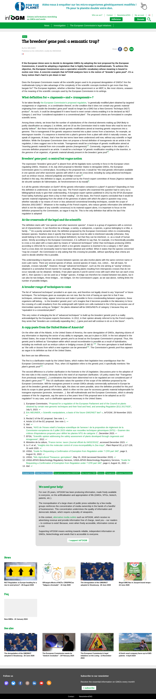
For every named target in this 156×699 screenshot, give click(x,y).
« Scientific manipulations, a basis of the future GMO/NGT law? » (72, 412)
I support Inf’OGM (78, 540)
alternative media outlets (64, 517)
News (46, 25)
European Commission (124, 473)
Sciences (101, 473)
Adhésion (116, 19)
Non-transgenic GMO (89, 473)
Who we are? (97, 15)
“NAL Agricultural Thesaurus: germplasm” (52, 457)
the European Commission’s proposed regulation (63, 102)
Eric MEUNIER (33, 412)
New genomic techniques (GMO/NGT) (67, 473)
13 (44, 380)
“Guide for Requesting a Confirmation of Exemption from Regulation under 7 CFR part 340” (76, 451)
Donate (140, 19)
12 (42, 366)
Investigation (60, 25)
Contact (110, 15)
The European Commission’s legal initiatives (90, 25)
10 (95, 344)
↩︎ (40, 409)
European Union (28, 473)
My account (139, 15)
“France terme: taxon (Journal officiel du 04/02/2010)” (73, 442)
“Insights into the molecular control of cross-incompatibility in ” (71, 445)
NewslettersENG (123, 15)
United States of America (44, 473)
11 (88, 347)
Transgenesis (110, 473)
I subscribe (89, 688)
